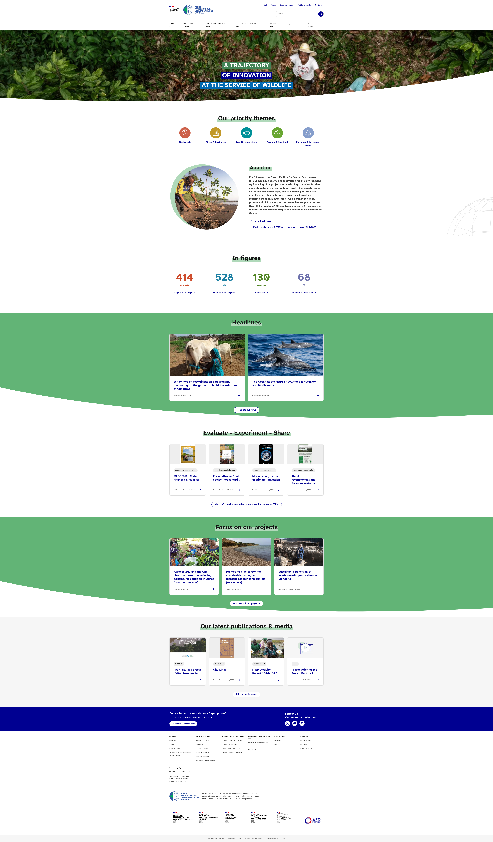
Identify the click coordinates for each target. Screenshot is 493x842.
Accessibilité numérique (216, 838)
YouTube (294, 723)
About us (171, 24)
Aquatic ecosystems (202, 752)
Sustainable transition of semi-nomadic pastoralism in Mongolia (297, 575)
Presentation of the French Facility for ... (305, 671)
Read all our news (246, 410)
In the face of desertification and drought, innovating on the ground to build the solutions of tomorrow (205, 385)
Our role (172, 744)
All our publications (246, 694)
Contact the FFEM (234, 838)
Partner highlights (309, 24)
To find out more (262, 221)
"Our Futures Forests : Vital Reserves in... (187, 671)
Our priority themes (188, 24)
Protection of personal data (254, 838)
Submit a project (286, 5)
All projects (252, 749)
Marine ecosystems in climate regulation (266, 478)
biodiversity (199, 744)
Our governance (174, 748)
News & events (273, 24)
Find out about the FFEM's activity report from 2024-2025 (284, 227)
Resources (293, 25)
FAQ (265, 5)
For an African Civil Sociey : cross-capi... (226, 478)
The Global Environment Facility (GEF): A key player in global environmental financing (180, 778)
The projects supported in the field (248, 24)
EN (319, 5)
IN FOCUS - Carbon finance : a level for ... (186, 480)
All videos (303, 744)
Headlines (277, 740)
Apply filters (320, 14)
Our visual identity (306, 748)
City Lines (219, 669)
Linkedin (302, 723)
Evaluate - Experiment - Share (215, 24)
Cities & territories (202, 748)
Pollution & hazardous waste (205, 761)
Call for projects (304, 5)
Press (273, 5)
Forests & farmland (202, 756)
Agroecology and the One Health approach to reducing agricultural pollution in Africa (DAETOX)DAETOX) (194, 577)
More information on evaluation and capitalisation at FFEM (246, 504)
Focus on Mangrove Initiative (232, 752)
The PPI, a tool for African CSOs (180, 772)
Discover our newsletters (183, 724)
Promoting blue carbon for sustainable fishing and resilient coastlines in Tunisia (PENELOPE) (245, 577)
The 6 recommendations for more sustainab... (305, 480)
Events (276, 744)
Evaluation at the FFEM (230, 744)
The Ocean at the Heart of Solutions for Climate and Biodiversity (284, 383)
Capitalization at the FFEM (231, 748)
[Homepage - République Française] (198, 10)
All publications (305, 740)
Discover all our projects (246, 603)
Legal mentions (272, 838)
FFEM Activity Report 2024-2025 (264, 671)
